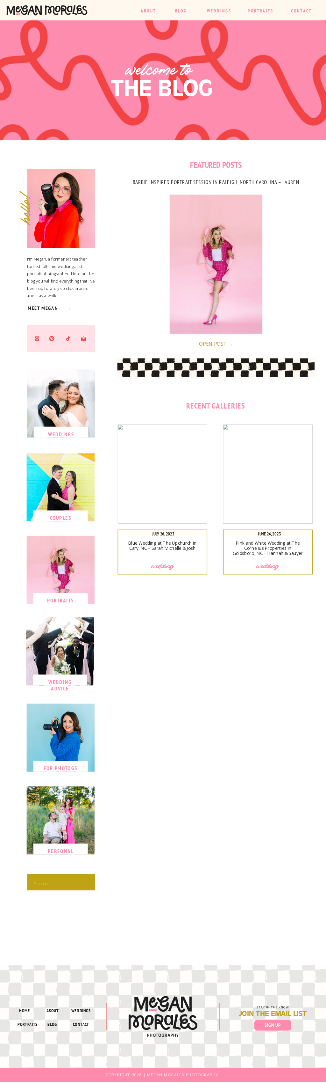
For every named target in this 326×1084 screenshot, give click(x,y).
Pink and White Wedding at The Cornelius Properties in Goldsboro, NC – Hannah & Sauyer (268, 548)
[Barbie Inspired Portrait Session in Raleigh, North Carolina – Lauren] (216, 264)
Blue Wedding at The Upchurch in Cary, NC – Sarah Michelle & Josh (162, 545)
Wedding (163, 566)
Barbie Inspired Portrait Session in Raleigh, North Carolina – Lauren (216, 182)
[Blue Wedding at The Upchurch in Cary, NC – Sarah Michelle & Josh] (162, 474)
